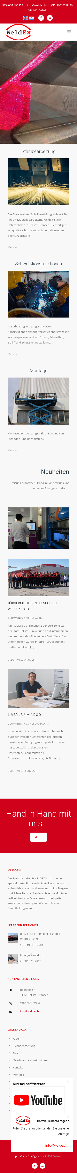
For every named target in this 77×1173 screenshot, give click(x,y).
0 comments (15, 617)
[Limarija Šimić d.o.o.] (13, 959)
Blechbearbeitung (24, 1046)
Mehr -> (12, 247)
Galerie (17, 1053)
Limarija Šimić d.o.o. (24, 715)
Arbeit (16, 1038)
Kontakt (18, 1067)
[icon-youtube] (50, 18)
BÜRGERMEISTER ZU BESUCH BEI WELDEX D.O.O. (32, 606)
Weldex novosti (27, 659)
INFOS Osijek (52, 1156)
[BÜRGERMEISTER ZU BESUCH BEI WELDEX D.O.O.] (13, 938)
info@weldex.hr (57, 1145)
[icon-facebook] (42, 18)
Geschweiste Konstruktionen (31, 1060)
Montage (18, 1075)
